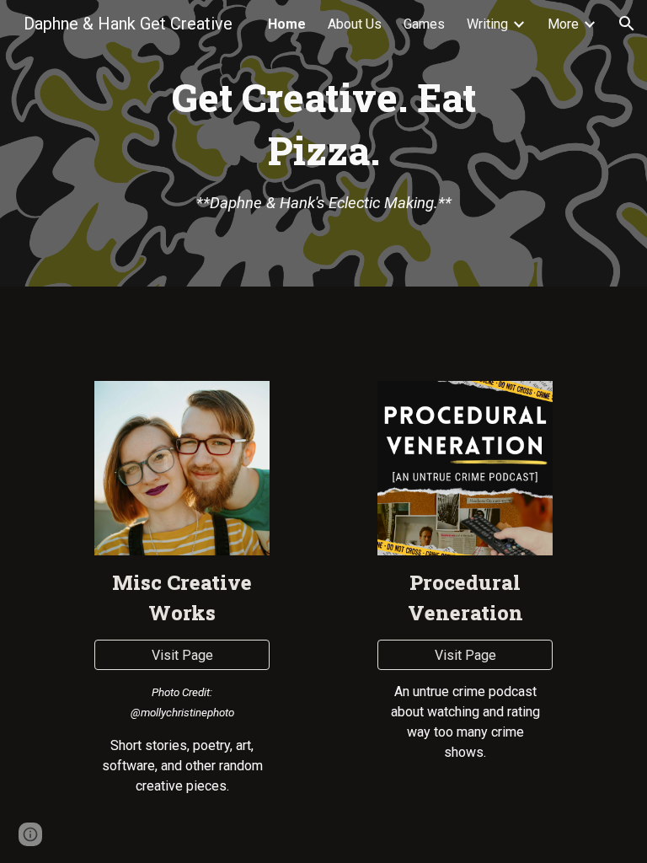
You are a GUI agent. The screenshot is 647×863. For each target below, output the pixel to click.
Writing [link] (487, 24)
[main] (323, 143)
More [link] (563, 24)
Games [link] (424, 24)
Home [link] (287, 24)
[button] (627, 23)
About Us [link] (355, 24)
